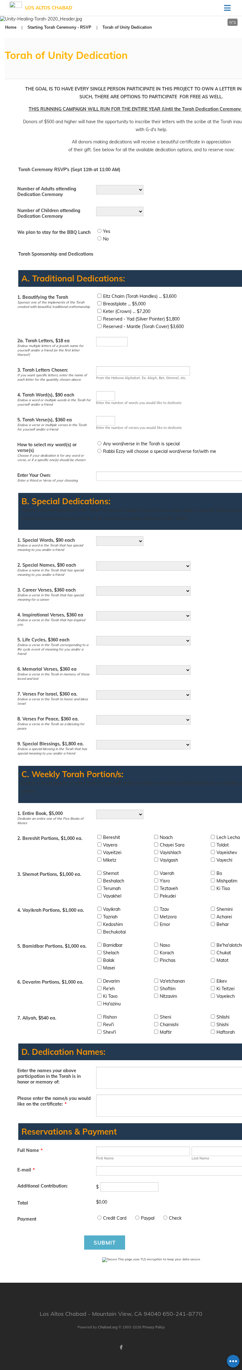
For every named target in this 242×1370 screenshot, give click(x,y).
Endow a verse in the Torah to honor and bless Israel (52, 701)
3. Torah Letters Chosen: (42, 370)
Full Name (30, 1150)
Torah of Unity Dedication (127, 27)
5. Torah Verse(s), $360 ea (44, 420)
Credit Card (114, 1218)
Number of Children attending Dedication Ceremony (48, 213)
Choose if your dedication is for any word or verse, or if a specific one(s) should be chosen (51, 457)
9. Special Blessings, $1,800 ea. (50, 744)
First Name (105, 1158)
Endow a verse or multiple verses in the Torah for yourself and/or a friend (52, 427)
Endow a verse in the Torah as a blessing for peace (50, 726)
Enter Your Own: (34, 475)
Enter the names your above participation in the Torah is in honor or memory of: (49, 1076)
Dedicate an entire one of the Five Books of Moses (50, 820)
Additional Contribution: (42, 1186)
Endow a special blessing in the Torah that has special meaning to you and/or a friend (52, 751)
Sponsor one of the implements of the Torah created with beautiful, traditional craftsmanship (53, 304)
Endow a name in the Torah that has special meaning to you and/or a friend (50, 572)
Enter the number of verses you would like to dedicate (139, 427)
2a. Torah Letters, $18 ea (43, 341)
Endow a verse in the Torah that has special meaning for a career (50, 597)
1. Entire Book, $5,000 (40, 813)
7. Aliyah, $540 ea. (36, 1018)
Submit (105, 1242)
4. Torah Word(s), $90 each (45, 395)
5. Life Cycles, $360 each (43, 640)
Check (175, 1218)
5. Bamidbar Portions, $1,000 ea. (52, 946)
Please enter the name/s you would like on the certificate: (54, 1101)
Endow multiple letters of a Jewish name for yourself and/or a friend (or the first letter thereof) (50, 350)
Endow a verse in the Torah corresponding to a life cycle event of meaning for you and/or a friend (52, 649)
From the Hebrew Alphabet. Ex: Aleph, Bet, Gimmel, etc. (141, 378)
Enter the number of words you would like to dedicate (139, 403)
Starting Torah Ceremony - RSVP (59, 27)
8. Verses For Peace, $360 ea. (48, 719)
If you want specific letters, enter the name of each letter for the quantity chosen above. (52, 377)
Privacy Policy (153, 1327)
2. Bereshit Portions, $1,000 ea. (50, 838)
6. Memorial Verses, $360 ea (47, 669)
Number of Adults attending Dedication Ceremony (46, 191)
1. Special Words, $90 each (46, 540)
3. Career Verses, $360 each (46, 590)
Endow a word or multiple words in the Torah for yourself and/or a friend (54, 402)
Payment (26, 1219)
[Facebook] (121, 1347)
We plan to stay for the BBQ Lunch (53, 232)
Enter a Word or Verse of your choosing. (47, 480)
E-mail (26, 1170)
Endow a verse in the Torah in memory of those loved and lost (53, 676)
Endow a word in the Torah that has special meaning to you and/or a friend (50, 547)
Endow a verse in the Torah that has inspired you (51, 622)
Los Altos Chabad (48, 8)
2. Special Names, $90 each (46, 565)
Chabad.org (108, 1327)
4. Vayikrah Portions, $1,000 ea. (50, 910)
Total (22, 1203)
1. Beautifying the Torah (42, 297)
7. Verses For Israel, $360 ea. (47, 694)
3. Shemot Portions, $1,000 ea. (49, 874)
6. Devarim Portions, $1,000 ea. (50, 982)
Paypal (147, 1218)
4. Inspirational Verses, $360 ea (50, 615)
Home (10, 27)
